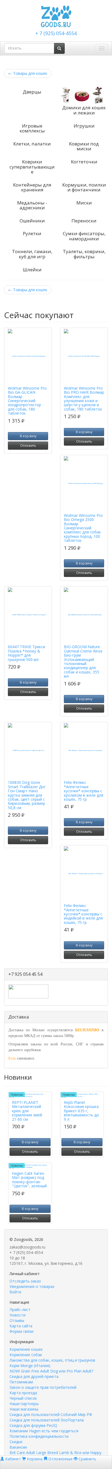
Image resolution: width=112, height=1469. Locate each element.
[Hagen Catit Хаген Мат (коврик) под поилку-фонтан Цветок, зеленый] (30, 1166)
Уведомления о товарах (32, 1286)
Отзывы (17, 1320)
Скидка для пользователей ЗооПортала (47, 1420)
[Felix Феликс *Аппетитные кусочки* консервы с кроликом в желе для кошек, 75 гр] (84, 750)
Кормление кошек (26, 1349)
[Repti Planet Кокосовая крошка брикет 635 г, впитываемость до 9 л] (81, 1095)
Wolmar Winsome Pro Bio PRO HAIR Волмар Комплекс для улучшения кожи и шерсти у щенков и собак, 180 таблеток (84, 399)
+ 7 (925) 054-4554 (56, 33)
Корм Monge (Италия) (30, 1365)
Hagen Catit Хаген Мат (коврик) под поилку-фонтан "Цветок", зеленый (29, 1179)
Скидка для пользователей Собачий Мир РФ (51, 1414)
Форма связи (21, 1331)
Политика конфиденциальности (39, 1436)
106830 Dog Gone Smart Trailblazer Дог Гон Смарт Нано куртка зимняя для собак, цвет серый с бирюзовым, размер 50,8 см (27, 795)
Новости (18, 1315)
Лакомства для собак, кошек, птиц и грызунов (52, 1360)
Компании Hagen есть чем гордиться (44, 1430)
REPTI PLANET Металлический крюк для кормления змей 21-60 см (27, 1111)
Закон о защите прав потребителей (43, 1387)
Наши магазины (24, 1409)
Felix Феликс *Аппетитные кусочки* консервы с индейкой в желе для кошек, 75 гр (83, 914)
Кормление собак (26, 1354)
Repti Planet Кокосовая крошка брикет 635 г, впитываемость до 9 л (81, 1111)
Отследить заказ (25, 1281)
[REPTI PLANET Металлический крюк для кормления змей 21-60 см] (30, 1095)
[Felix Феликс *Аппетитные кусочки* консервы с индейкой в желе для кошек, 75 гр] (84, 873)
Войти (15, 1291)
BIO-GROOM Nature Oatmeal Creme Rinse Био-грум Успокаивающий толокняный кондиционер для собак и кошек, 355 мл (83, 661)
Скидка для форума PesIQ (33, 1425)
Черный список (23, 1398)
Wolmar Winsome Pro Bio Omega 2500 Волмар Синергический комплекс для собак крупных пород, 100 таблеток (83, 528)
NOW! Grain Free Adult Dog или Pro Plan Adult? (51, 1371)
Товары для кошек (27, 73)
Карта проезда (23, 1392)
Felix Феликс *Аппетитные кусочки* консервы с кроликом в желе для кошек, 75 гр (83, 791)
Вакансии (18, 1447)
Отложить (28, 445)
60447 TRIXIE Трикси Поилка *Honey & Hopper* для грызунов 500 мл (26, 653)
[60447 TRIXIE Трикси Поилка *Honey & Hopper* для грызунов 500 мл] (28, 615)
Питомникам (21, 1381)
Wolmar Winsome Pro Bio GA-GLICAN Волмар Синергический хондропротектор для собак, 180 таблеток (27, 401)
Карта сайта (21, 1325)
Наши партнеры (24, 1403)
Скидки (16, 1441)
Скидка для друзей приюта (34, 1376)
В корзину (28, 436)
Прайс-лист (20, 1309)
